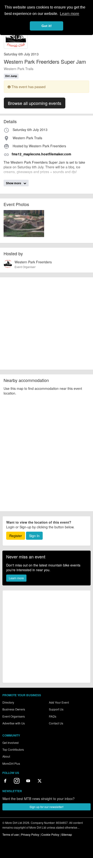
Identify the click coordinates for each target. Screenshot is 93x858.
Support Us (56, 709)
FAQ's (52, 716)
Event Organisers (13, 716)
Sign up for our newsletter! (46, 807)
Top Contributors (13, 749)
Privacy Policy (30, 834)
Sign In (34, 535)
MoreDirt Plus (11, 763)
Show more (14, 183)
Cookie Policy (50, 834)
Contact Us (56, 723)
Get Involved (10, 743)
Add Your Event (59, 702)
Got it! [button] (46, 26)
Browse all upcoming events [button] (34, 103)
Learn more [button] (69, 14)
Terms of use (10, 834)
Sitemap (66, 834)
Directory (8, 702)
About (6, 756)
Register (15, 535)
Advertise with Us (13, 723)
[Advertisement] (46, 323)
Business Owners (13, 709)
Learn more (16, 578)
